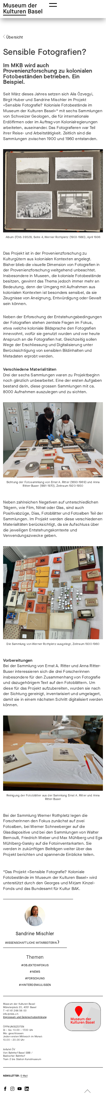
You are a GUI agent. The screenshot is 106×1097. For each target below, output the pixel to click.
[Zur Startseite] (22, 9)
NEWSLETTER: (15, 1075)
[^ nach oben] (87, 1091)
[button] (53, 4)
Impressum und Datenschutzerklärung (25, 1017)
